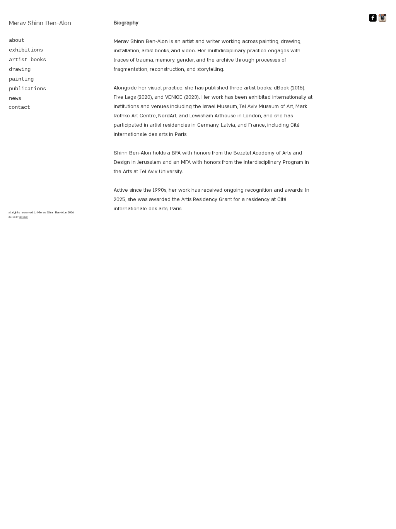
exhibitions (26, 50)
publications (27, 89)
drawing (20, 69)
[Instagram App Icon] (382, 18)
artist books (27, 60)
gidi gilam (23, 217)
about (16, 40)
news (15, 98)
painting (21, 79)
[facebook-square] (373, 18)
